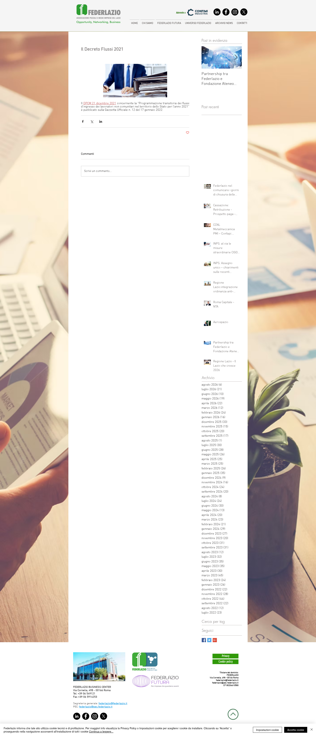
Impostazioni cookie (267, 730)
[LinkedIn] (217, 12)
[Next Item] (236, 57)
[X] (243, 12)
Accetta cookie (295, 730)
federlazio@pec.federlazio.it (225, 683)
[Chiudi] (311, 730)
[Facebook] (226, 12)
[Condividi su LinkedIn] (100, 121)
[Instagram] (234, 12)
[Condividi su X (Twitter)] (91, 121)
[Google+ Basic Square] (215, 640)
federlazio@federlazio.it (227, 680)
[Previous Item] (207, 57)
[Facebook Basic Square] (204, 640)
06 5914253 (90, 697)
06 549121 (89, 693)
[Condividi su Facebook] (82, 121)
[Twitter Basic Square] (209, 640)
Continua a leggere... (101, 731)
